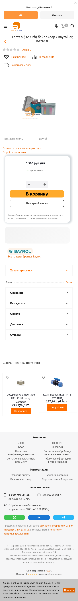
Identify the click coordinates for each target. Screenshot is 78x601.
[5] (18, 49)
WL (48, 570)
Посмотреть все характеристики (22, 148)
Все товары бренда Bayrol (23, 256)
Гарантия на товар (20, 479)
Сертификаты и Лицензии (57, 479)
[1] (4, 49)
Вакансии (57, 447)
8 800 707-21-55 (19, 494)
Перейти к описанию (15, 152)
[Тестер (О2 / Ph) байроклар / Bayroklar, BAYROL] (39, 99)
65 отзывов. (55, 574)
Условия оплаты (20, 475)
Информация (39, 469)
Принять (69, 589)
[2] (8, 49)
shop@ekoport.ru (52, 495)
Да (20, 15)
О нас (21, 442)
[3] (11, 49)
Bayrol (69, 282)
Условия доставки (57, 475)
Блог (21, 447)
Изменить (57, 15)
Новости (57, 442)
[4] (15, 49)
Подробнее (20, 410)
